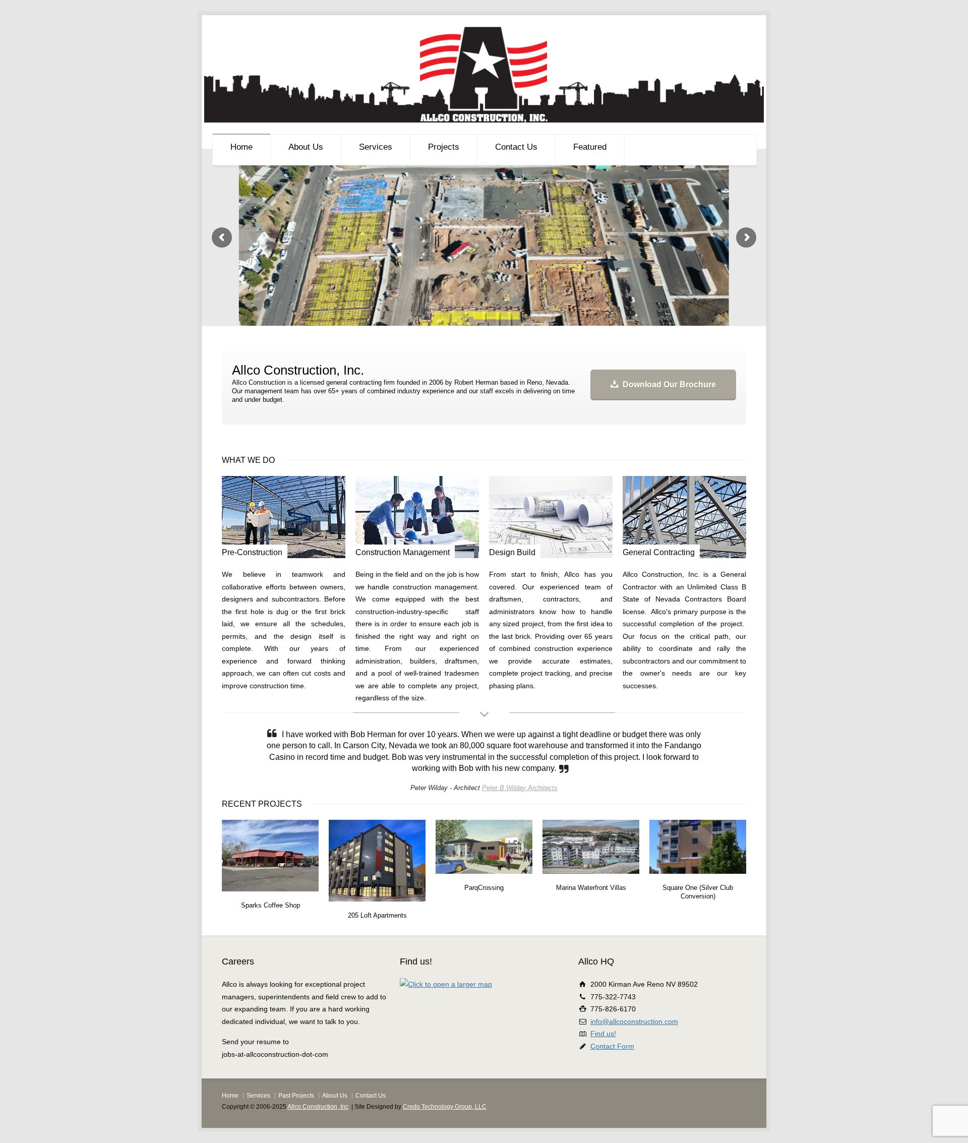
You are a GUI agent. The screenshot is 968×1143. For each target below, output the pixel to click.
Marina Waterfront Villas (484, 910)
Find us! (603, 1056)
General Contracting (659, 552)
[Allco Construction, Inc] (484, 120)
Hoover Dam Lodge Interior (698, 910)
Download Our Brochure (669, 384)
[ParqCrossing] (380, 882)
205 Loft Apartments (270, 937)
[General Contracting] (684, 517)
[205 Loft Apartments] (273, 910)
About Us (305, 147)
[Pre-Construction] (283, 517)
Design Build (512, 552)
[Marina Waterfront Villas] (486, 882)
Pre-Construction (252, 552)
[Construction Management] (417, 517)
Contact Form (612, 1069)
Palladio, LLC (502, 810)
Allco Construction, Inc (317, 1129)
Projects (443, 147)
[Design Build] (551, 517)
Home (241, 147)
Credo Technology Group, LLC (445, 1129)
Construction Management (402, 552)
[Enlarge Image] (273, 855)
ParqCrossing (377, 910)
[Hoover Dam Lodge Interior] (700, 882)
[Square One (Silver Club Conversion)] (593, 882)
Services (375, 147)
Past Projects (296, 1118)
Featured (590, 147)
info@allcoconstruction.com (634, 1044)
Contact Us (516, 147)
